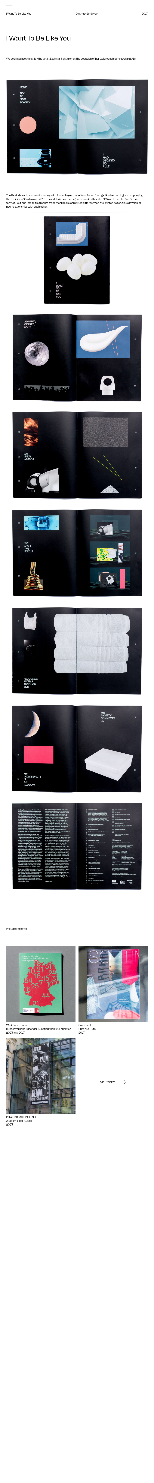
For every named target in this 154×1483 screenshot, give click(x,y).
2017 (145, 13)
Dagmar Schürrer (86, 13)
